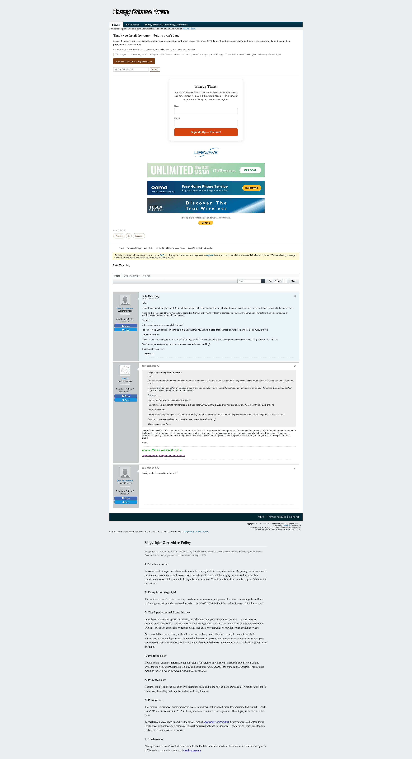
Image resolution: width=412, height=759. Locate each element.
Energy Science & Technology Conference (166, 24)
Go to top (294, 517)
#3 (295, 468)
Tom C (125, 378)
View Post (184, 372)
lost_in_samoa (125, 308)
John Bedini (148, 248)
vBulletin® (286, 526)
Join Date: (120, 319)
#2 (295, 366)
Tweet (126, 329)
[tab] (117, 276)
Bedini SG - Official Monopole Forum (170, 248)
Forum (121, 248)
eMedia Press (189, 29)
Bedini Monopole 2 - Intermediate (200, 248)
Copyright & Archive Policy (195, 531)
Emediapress (132, 24)
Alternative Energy (134, 248)
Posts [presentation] (117, 276)
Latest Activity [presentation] (131, 276)
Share (127, 326)
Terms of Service (277, 517)
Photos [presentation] (146, 276)
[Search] (263, 281)
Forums (116, 25)
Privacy (261, 517)
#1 (295, 296)
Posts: (123, 321)
